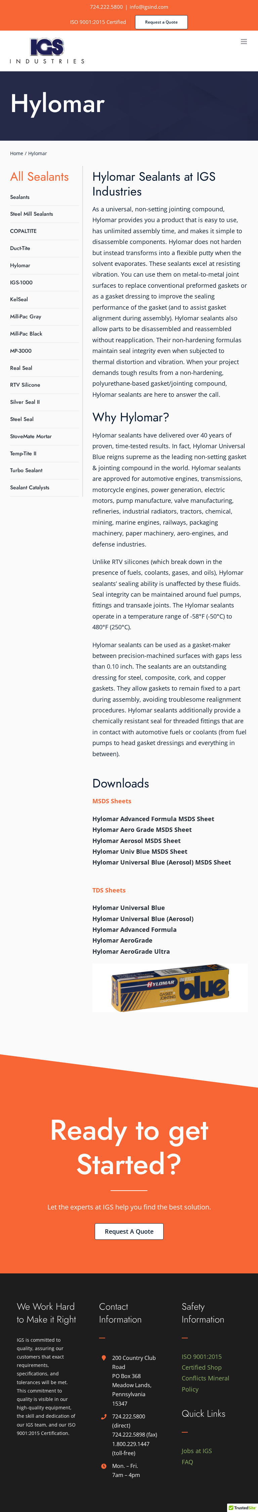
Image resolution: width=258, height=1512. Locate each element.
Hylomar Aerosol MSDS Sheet (136, 841)
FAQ (187, 1462)
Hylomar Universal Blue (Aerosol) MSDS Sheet (161, 862)
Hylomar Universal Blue (128, 908)
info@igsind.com (149, 6)
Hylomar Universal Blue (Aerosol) (143, 919)
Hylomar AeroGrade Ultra (131, 951)
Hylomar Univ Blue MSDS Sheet (139, 851)
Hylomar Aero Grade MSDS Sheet (142, 829)
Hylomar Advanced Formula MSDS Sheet (153, 819)
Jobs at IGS (197, 1451)
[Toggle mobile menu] (244, 41)
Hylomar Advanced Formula (134, 929)
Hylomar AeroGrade (122, 940)
